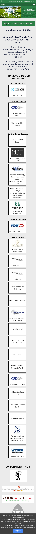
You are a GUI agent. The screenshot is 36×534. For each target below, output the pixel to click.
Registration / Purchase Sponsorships (18, 23)
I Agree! (18, 531)
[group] (18, 12)
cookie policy (31, 527)
